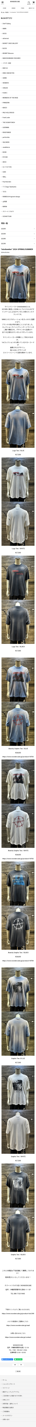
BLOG (18, 1371)
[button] (2, 3)
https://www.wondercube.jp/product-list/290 (18, 1313)
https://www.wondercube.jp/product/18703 (18, 757)
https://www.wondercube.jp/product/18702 (18, 859)
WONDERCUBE (15, 1)
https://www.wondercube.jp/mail (18, 1325)
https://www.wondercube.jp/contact (18, 1337)
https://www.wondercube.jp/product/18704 (18, 961)
